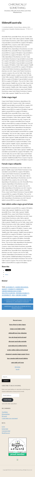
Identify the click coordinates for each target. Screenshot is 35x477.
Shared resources (21, 287)
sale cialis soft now (17, 362)
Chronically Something (18, 6)
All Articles (17, 367)
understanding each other (11, 291)
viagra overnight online (17, 329)
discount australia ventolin (17, 341)
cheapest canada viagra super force (17, 354)
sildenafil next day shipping (17, 333)
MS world (4, 416)
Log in (3, 426)
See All (17, 369)
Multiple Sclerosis (20, 29)
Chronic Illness (18, 27)
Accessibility (6, 295)
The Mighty (5, 412)
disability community (16, 289)
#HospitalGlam (6, 414)
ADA (28, 27)
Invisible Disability (8, 27)
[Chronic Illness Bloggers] (17, 446)
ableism (25, 27)
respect (4, 289)
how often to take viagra (17, 324)
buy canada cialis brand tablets (17, 358)
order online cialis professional (17, 350)
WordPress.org (6, 433)
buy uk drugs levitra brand (17, 337)
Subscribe (7, 400)
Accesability (10, 287)
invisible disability (22, 293)
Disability (12, 29)
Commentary (5, 29)
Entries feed (5, 429)
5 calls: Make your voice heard (10, 418)
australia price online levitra (17, 345)
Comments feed (6, 431)
